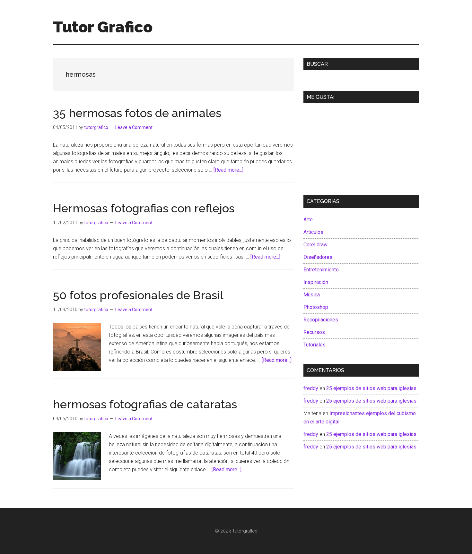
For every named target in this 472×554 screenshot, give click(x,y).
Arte (308, 220)
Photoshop (315, 307)
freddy (310, 388)
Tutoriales (314, 345)
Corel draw (315, 245)
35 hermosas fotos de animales (137, 113)
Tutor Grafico (103, 27)
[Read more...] (228, 170)
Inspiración (315, 282)
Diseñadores (317, 257)
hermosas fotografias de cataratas (145, 404)
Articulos (313, 232)
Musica (311, 295)
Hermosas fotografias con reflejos (143, 208)
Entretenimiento (321, 270)
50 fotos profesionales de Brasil (138, 295)
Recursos (314, 332)
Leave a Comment (134, 127)
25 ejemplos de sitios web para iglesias (371, 388)
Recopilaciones (320, 320)
